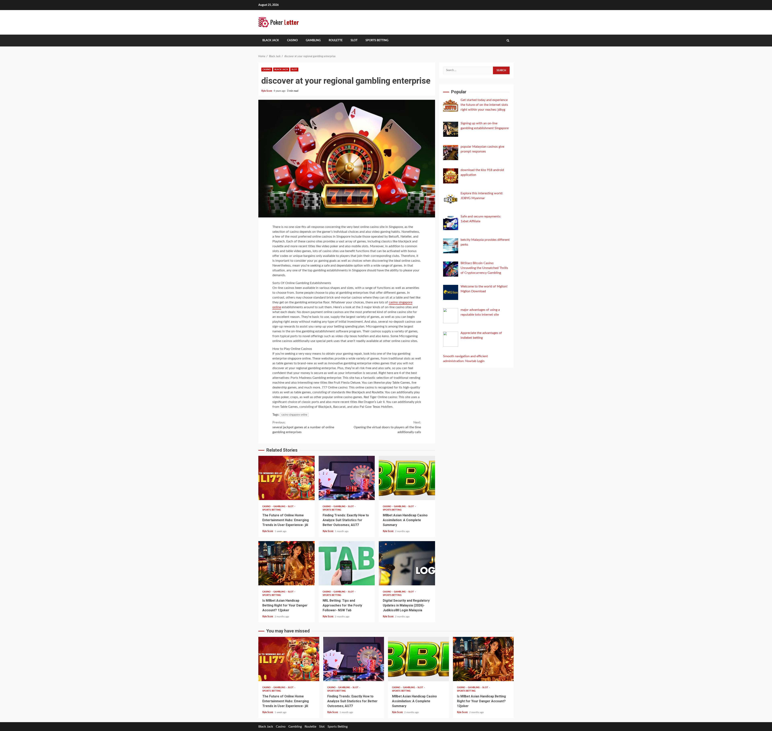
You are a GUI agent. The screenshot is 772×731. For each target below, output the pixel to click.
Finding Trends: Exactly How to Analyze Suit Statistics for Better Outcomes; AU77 (347, 478)
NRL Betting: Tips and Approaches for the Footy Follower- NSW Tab (347, 563)
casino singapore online (294, 415)
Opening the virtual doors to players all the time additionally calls (387, 427)
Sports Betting (376, 40)
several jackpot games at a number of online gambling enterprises (303, 427)
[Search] (508, 40)
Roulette (336, 40)
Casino (292, 40)
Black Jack (270, 40)
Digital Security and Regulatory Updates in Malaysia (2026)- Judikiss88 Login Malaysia (407, 563)
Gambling (313, 40)
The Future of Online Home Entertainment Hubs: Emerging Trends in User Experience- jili (286, 478)
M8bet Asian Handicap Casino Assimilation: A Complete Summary (407, 478)
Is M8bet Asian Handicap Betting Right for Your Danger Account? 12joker (286, 563)
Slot (354, 40)
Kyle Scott (267, 91)
